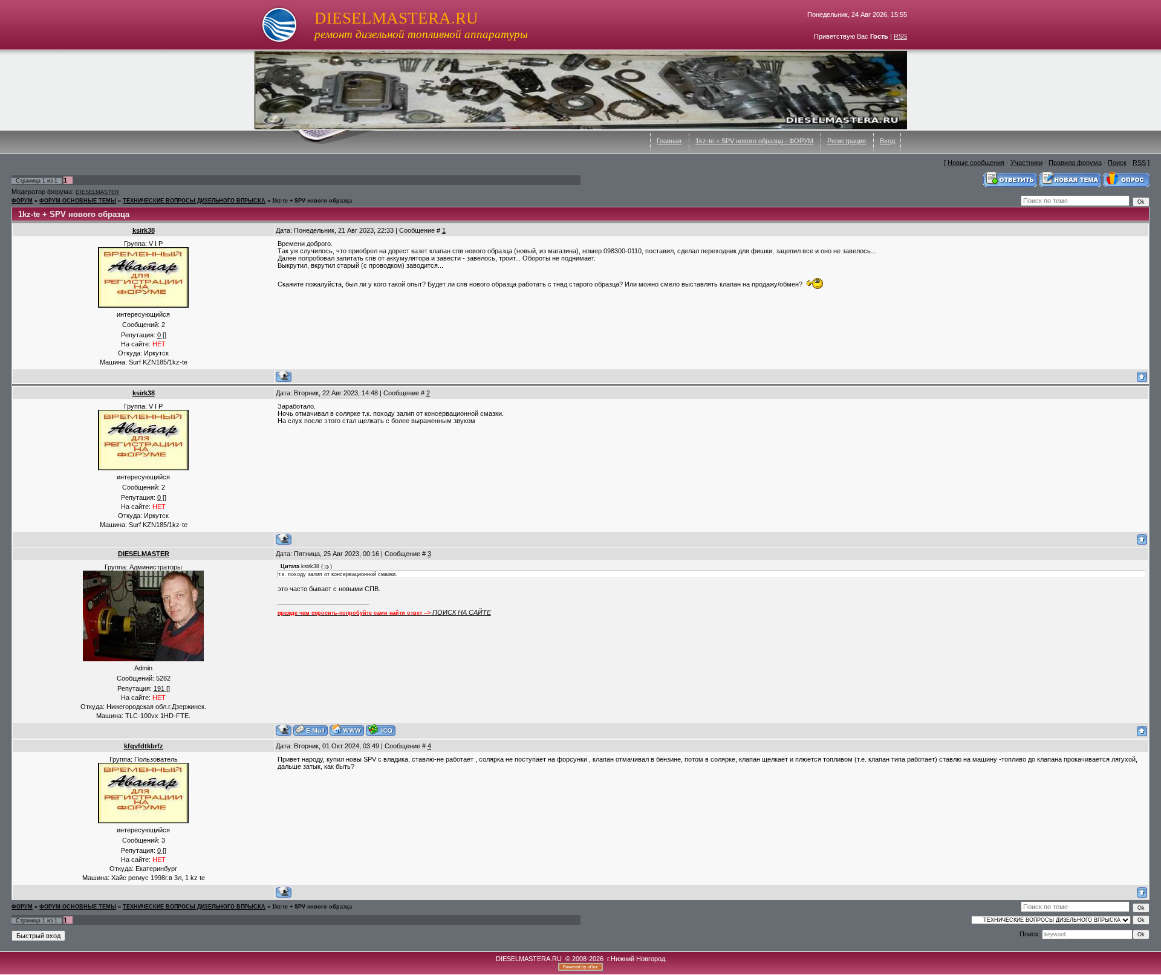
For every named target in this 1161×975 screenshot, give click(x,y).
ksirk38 (143, 230)
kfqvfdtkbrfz (143, 746)
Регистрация (846, 140)
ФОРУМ (22, 201)
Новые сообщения (976, 162)
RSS (900, 36)
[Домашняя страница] (347, 730)
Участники (1026, 162)
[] (161, 334)
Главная (669, 140)
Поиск (1117, 162)
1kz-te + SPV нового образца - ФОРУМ (754, 140)
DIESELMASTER (97, 192)
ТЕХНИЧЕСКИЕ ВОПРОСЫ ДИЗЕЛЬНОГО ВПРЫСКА (194, 201)
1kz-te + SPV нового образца (312, 201)
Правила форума (1075, 162)
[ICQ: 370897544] (380, 730)
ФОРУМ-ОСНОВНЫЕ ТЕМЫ (77, 201)
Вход (887, 140)
